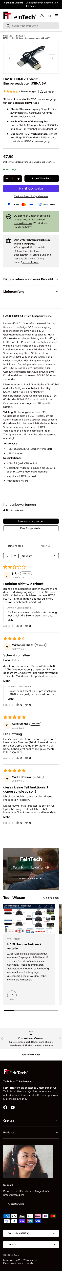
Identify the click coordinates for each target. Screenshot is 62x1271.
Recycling (30, 1263)
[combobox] (31, 25)
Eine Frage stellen (31, 528)
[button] (49, 15)
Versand (19, 161)
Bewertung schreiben (31, 521)
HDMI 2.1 (19, 36)
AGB (18, 1260)
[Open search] (6, 556)
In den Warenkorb (41, 178)
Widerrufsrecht (30, 1260)
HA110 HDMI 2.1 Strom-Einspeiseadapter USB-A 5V (26, 38)
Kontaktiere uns (23, 223)
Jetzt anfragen (30, 262)
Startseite (7, 36)
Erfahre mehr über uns (31, 878)
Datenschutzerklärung (13, 1263)
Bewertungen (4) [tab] (17, 545)
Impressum (8, 1260)
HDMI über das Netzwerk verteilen (24, 946)
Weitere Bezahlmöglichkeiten (31, 196)
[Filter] (15, 556)
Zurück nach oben (31, 1054)
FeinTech (14, 1255)
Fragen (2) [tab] (45, 545)
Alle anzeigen (51, 897)
